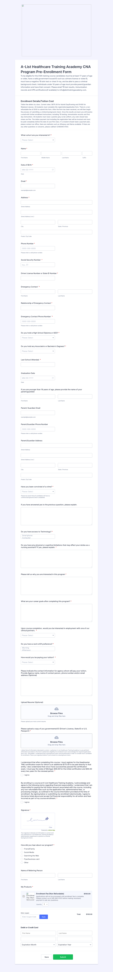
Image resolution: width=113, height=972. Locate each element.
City (22, 226)
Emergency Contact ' (30, 287)
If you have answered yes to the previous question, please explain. (49, 505)
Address (25, 197)
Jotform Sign (51, 830)
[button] (53, 170)
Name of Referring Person (32, 870)
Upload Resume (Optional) (32, 702)
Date (22, 174)
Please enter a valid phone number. (31, 252)
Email (24, 181)
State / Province (63, 226)
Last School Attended (31, 360)
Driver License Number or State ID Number (39, 273)
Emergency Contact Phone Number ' (37, 316)
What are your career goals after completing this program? (46, 601)
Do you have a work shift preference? (37, 644)
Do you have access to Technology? (37, 532)
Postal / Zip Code (26, 236)
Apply (44, 917)
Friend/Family (29, 849)
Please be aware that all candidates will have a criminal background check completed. (35, 496)
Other (26, 862)
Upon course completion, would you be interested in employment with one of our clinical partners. (55, 629)
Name (24, 148)
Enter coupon (25, 913)
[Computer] (37, 538)
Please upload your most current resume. (33, 721)
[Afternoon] (37, 650)
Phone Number (28, 243)
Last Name (65, 157)
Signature (25, 810)
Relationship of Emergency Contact (36, 303)
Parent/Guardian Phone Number (34, 424)
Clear (50, 827)
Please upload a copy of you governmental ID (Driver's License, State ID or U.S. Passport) (54, 730)
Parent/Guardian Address (31, 440)
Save (47, 957)
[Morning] (37, 648)
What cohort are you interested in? (36, 135)
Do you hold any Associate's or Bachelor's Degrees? (43, 346)
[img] (38, 819)
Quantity (39, 904)
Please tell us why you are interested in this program (43, 574)
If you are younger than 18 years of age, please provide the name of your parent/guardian (51, 390)
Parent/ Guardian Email (30, 408)
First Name (24, 157)
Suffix (84, 157)
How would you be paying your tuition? (38, 657)
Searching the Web (31, 856)
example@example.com (28, 190)
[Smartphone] (37, 535)
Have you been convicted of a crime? (37, 487)
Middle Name (45, 157)
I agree (26, 775)
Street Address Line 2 (27, 216)
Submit (63, 957)
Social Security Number (31, 260)
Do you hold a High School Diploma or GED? (40, 333)
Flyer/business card (31, 859)
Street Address (25, 206)
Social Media (29, 852)
